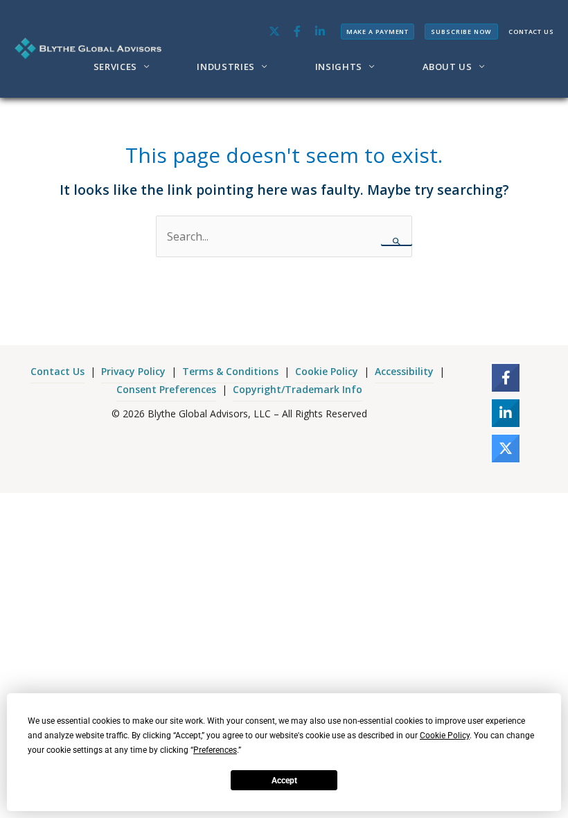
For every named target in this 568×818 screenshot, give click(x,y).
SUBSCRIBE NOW (461, 31)
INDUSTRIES (226, 66)
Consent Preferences (166, 389)
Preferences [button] (215, 750)
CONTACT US (531, 31)
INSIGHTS (338, 66)
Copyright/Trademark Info (297, 389)
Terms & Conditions (230, 371)
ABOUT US (447, 66)
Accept (284, 780)
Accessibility (404, 371)
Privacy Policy (133, 371)
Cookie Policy (326, 371)
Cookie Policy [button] (445, 735)
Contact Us (57, 371)
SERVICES (115, 66)
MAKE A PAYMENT (377, 31)
